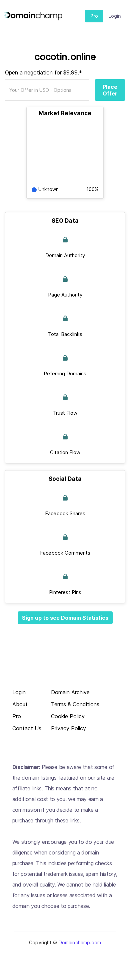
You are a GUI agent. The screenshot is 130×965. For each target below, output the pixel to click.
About (20, 704)
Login (114, 16)
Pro (94, 16)
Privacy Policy (68, 728)
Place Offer (110, 90)
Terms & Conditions (75, 704)
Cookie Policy (68, 716)
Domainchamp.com (80, 942)
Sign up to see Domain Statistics (65, 617)
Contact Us (26, 728)
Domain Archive (70, 692)
